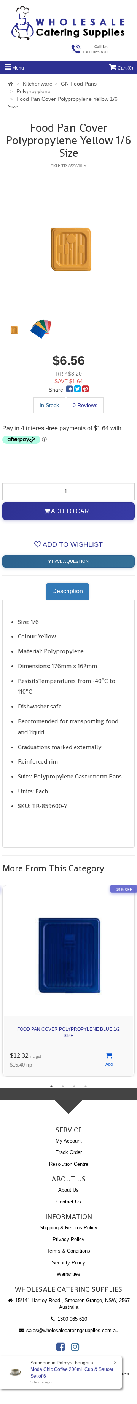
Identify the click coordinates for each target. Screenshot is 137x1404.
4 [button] (85, 1086)
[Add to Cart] (109, 1060)
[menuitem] (70, 390)
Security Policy (68, 1263)
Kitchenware (38, 84)
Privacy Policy (68, 1239)
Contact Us (68, 1202)
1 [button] (51, 1086)
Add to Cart (71, 511)
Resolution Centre (68, 1164)
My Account (69, 1141)
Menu (17, 68)
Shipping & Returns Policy (68, 1227)
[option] (68, 239)
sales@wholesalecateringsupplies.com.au (71, 1330)
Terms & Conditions (68, 1251)
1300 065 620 (71, 1319)
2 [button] (63, 1086)
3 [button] (74, 1086)
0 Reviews (85, 405)
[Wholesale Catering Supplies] (68, 23)
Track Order (69, 1152)
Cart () (124, 68)
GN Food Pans (79, 84)
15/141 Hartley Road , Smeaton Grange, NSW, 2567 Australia (72, 1303)
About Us (68, 1190)
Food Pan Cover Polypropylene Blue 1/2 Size (68, 1032)
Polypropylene (33, 91)
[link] (60, 1347)
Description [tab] (67, 591)
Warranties (68, 1274)
